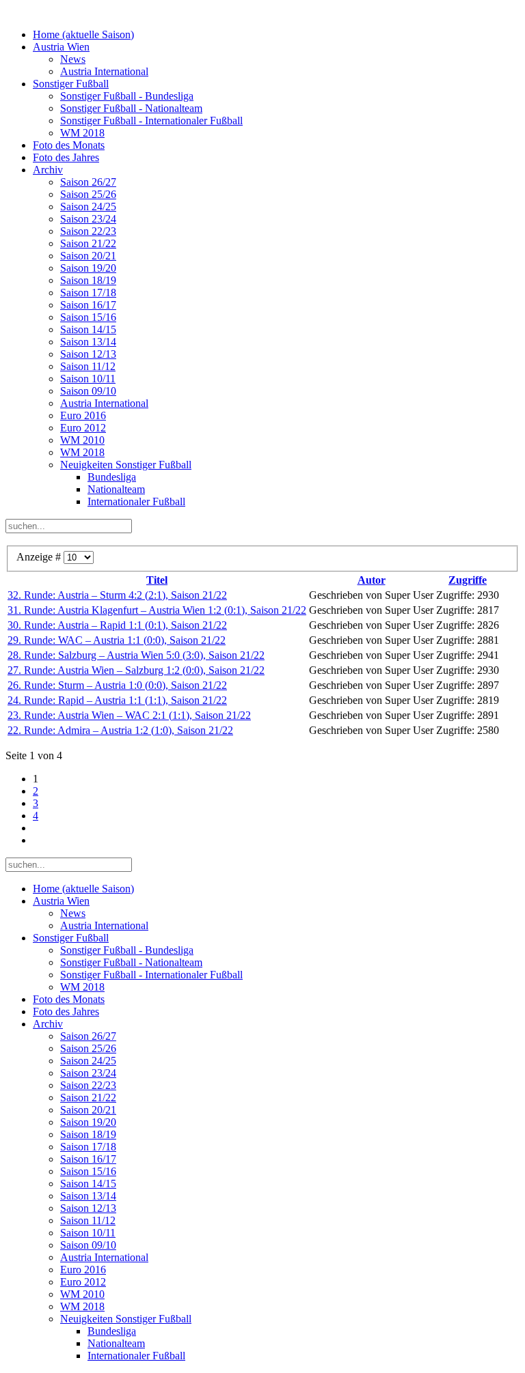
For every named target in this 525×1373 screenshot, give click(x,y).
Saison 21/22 (88, 243)
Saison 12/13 (88, 354)
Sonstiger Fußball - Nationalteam (131, 108)
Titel (156, 580)
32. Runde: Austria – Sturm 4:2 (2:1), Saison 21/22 (117, 595)
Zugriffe (467, 580)
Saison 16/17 (88, 305)
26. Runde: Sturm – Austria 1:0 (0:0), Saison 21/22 (117, 685)
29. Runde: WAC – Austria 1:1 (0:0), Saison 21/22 (117, 640)
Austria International (104, 71)
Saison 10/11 (88, 378)
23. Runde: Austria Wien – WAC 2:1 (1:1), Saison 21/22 (129, 715)
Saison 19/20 (88, 268)
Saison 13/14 (88, 342)
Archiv (48, 169)
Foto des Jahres (66, 157)
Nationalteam (116, 489)
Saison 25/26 (88, 194)
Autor (372, 580)
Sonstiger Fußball (71, 83)
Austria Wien (61, 47)
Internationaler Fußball (136, 501)
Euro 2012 (83, 428)
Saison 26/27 (88, 182)
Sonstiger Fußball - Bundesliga (126, 96)
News (72, 59)
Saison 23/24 (88, 219)
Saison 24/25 (88, 206)
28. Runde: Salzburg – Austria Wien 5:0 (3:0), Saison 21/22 (136, 655)
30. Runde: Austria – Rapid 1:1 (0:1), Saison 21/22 (117, 625)
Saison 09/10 (88, 391)
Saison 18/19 (88, 280)
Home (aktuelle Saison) (83, 34)
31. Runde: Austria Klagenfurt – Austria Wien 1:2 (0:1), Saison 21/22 (157, 610)
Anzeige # (40, 557)
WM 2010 (82, 440)
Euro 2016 (83, 415)
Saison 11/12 (88, 366)
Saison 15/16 (88, 317)
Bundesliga (112, 477)
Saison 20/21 (88, 255)
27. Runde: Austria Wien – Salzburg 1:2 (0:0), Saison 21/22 (136, 670)
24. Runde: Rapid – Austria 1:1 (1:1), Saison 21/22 (117, 700)
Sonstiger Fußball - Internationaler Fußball (151, 120)
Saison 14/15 (88, 329)
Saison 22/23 (88, 231)
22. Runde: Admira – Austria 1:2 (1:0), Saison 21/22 (120, 730)
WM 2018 (82, 133)
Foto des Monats (69, 145)
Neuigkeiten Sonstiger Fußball (125, 464)
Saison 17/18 (88, 292)
